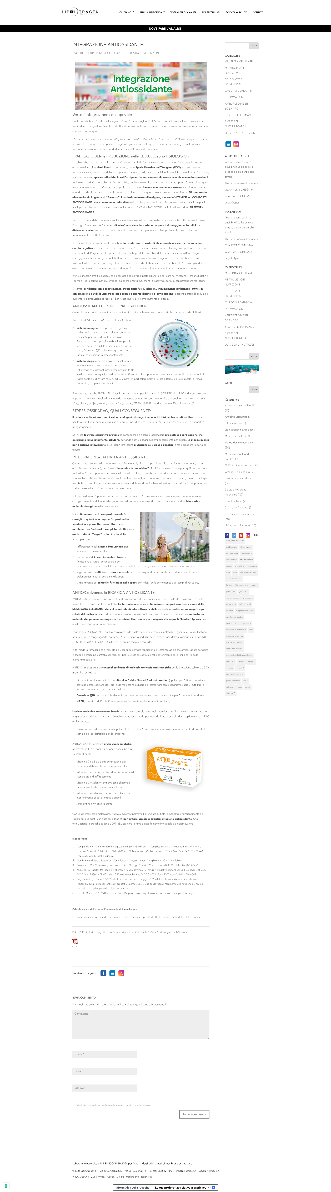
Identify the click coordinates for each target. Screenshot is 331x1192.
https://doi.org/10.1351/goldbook (95, 856)
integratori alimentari (244, 611)
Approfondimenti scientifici (240, 405)
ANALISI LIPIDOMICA (151, 12)
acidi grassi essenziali (235, 541)
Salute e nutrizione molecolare (97, 53)
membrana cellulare (234, 642)
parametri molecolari (234, 674)
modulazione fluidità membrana (239, 655)
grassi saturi (248, 598)
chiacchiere (239, 566)
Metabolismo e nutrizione (239, 442)
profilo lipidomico (233, 681)
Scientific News (233, 501)
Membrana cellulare (236, 436)
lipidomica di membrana (236, 630)
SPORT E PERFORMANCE (239, 115)
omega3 (251, 662)
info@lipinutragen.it (185, 1171)
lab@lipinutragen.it (209, 1171)
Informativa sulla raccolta (132, 1187)
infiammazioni (245, 604)
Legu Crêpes (232, 202)
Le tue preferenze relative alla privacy (180, 1187)
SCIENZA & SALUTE (236, 12)
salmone (229, 687)
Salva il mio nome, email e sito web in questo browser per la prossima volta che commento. (113, 1105)
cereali (229, 566)
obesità (241, 662)
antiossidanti (246, 554)
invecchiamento (232, 624)
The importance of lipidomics (241, 183)
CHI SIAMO (125, 12)
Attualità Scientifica (236, 417)
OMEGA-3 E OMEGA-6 (238, 91)
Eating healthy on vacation (237, 585)
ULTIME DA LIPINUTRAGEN (240, 133)
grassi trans (231, 604)
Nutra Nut (230, 662)
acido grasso (231, 547)
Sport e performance (236, 507)
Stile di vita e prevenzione (142, 53)
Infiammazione (233, 423)
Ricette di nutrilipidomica (239, 478)
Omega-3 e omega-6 (237, 472)
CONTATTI (258, 12)
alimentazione (246, 547)
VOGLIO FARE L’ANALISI (183, 12)
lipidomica (247, 624)
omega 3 (240, 668)
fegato (254, 585)
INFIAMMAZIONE (235, 97)
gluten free (230, 592)
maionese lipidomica (234, 636)
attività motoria (246, 560)
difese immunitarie (234, 579)
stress (239, 687)
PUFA (245, 681)
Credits (120, 1177)
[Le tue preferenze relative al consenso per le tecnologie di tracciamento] (6, 1186)
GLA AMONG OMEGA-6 (239, 189)
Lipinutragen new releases (240, 429)
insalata (229, 611)
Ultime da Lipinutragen (238, 525)
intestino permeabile (234, 617)
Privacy (101, 1177)
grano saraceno (232, 598)
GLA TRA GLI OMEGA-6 (238, 196)
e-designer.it (145, 1177)
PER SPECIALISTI (211, 12)
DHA (228, 573)
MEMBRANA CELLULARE (239, 61)
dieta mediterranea (248, 573)
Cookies (111, 1177)
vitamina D (230, 693)
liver (251, 630)
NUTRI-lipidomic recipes (239, 465)
